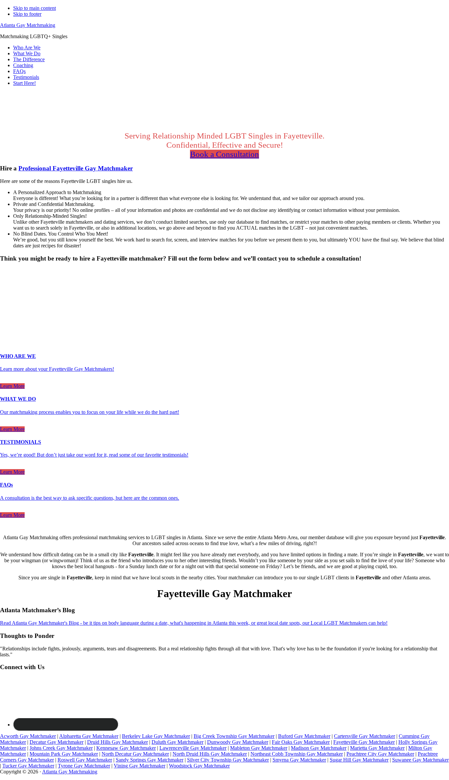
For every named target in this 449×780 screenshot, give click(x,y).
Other (52, 282)
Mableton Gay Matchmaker (258, 748)
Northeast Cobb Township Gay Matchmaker (296, 754)
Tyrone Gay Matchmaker (84, 765)
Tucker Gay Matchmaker (28, 765)
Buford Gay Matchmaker (304, 736)
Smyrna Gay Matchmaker (299, 760)
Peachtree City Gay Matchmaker (380, 754)
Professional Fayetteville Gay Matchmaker (75, 168)
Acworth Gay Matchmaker (28, 736)
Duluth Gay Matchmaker (177, 742)
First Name (13, 295)
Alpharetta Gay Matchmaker (88, 736)
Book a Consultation (224, 154)
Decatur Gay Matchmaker (56, 742)
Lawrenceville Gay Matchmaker (192, 748)
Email (8, 309)
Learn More (12, 386)
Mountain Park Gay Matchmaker (64, 754)
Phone (8, 315)
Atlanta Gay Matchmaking (27, 25)
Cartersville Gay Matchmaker (364, 736)
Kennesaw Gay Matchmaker (126, 748)
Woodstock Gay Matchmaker (199, 765)
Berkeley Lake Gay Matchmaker (156, 736)
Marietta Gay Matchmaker (377, 748)
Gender (9, 271)
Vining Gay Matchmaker (139, 765)
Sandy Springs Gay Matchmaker (149, 760)
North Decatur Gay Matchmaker (135, 754)
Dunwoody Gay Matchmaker (237, 742)
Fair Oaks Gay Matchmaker (301, 742)
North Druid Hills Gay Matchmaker (210, 754)
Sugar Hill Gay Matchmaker (359, 760)
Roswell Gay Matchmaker (85, 760)
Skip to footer (27, 14)
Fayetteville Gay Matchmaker (364, 742)
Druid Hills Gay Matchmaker (117, 742)
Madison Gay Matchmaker (318, 748)
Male (12, 282)
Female (31, 282)
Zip (5, 322)
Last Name (13, 302)
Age (6, 288)
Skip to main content (34, 8)
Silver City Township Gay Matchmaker (228, 760)
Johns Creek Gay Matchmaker (61, 748)
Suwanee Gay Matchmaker (420, 760)
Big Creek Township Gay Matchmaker (234, 736)
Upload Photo (14, 329)
